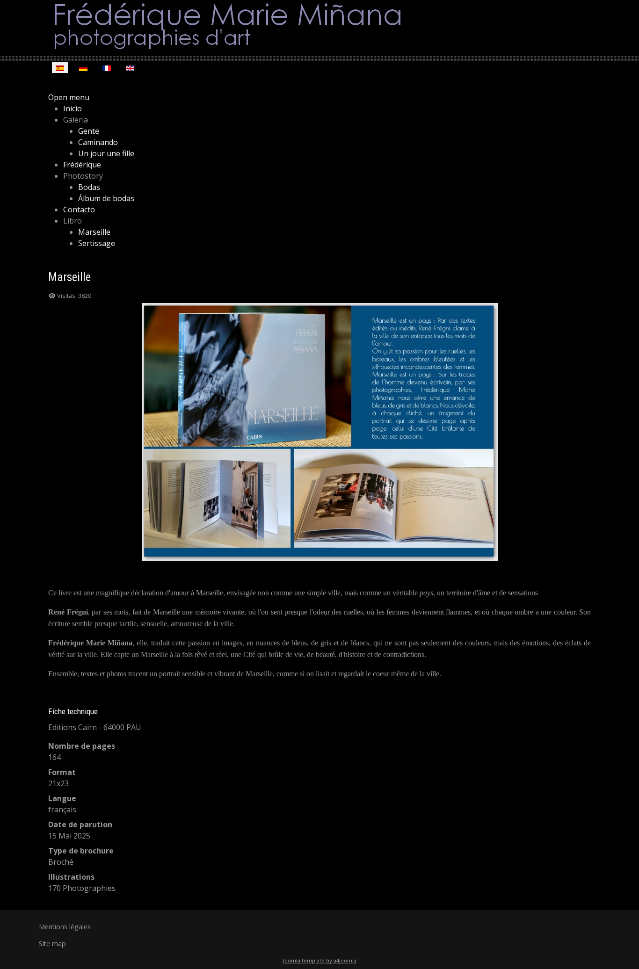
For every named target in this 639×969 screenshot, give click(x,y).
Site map (52, 943)
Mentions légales (65, 926)
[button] (75, 120)
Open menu (68, 97)
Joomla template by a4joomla (319, 960)
